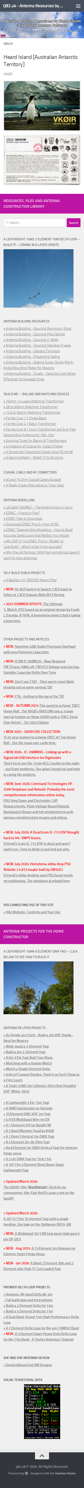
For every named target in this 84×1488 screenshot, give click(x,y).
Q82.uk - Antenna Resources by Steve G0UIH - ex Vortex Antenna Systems (33, 5)
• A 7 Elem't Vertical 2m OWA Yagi (29, 1136)
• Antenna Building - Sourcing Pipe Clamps (34, 334)
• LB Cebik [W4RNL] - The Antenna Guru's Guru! (38, 507)
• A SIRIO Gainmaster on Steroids (28, 1108)
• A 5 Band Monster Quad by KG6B (29, 1131)
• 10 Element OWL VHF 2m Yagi (27, 1114)
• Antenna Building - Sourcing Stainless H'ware (37, 345)
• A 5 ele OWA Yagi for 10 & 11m (27, 1159)
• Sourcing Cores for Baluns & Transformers (35, 441)
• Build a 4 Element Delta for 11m (28, 1311)
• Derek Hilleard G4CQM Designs (28, 1365)
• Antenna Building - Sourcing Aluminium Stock (37, 328)
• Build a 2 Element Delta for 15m (28, 1306)
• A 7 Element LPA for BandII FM (27, 1125)
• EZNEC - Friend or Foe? (22, 513)
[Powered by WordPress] (26, 1473)
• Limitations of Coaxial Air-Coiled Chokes (33, 446)
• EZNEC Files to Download (23, 518)
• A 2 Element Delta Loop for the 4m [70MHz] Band (41, 1328)
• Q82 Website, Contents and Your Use (32, 912)
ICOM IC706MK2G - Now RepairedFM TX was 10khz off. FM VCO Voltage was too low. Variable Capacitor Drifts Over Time (42, 667)
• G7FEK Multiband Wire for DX (26, 1119)
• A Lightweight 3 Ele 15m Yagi (26, 1103)
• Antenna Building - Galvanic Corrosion (32, 351)
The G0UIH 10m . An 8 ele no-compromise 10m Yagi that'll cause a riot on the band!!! (39, 1193)
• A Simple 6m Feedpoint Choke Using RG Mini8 (38, 452)
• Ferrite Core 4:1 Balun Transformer (30, 424)
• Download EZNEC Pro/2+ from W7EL (31, 524)
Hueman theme (65, 1473)
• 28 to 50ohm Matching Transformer (31, 407)
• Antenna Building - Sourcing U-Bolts (31, 340)
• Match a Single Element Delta (27, 1069)
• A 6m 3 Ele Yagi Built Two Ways (28, 1058)
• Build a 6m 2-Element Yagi (25, 1052)
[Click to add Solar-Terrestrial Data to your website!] (42, 1438)
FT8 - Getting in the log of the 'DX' (39, 696)
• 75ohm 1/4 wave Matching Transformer (34, 401)
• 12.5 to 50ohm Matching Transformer (32, 412)
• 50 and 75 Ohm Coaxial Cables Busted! (32, 480)
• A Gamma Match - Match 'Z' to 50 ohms (33, 457)
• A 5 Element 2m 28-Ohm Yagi (27, 1142)
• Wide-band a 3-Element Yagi (26, 1046)
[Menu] (78, 6)
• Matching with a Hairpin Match (28, 1063)
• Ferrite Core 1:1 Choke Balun (25, 418)
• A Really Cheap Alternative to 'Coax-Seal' (34, 485)
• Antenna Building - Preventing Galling (32, 357)
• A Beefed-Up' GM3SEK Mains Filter (30, 580)
